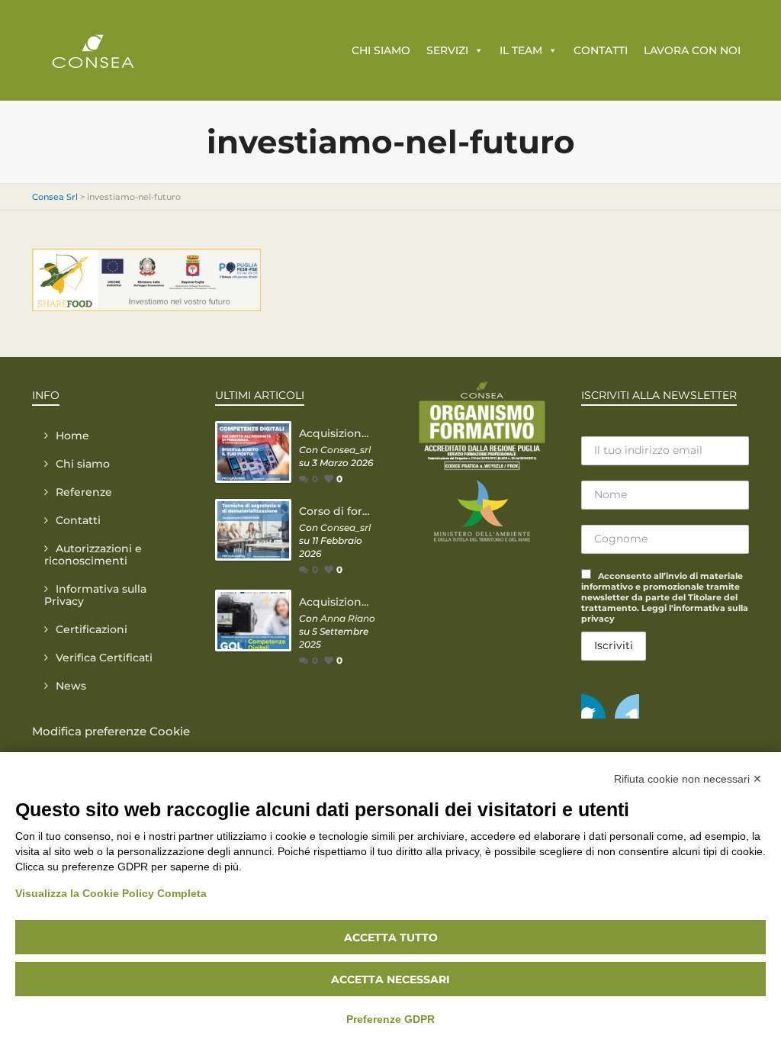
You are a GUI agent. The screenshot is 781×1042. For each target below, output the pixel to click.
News (71, 686)
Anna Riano (347, 618)
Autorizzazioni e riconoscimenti (93, 555)
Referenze (84, 492)
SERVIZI (447, 50)
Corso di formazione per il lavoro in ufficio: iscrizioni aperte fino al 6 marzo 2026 (337, 511)
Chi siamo (83, 464)
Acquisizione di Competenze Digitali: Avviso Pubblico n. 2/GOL (337, 433)
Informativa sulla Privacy (95, 595)
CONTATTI (601, 50)
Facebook (593, 706)
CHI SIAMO (381, 50)
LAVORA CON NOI (692, 50)
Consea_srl (345, 449)
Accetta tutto (391, 937)
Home (72, 435)
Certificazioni (91, 629)
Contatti (78, 520)
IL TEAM (521, 50)
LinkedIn (627, 706)
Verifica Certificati (104, 657)
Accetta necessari (390, 979)
